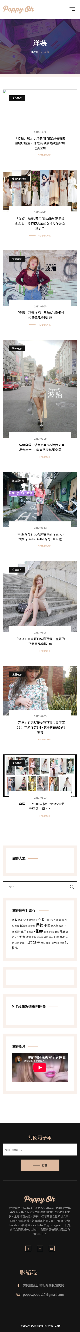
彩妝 (22, 925)
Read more (44, 155)
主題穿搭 (17, 98)
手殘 (56, 920)
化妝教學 (32, 942)
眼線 (46, 931)
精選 (32, 925)
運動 (17, 925)
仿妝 (61, 937)
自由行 (49, 920)
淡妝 (27, 925)
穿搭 (25, 920)
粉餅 (62, 942)
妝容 (57, 931)
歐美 (34, 937)
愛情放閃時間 (19, 178)
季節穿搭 (17, 259)
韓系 (61, 925)
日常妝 (55, 942)
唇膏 (61, 920)
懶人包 (54, 925)
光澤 (22, 942)
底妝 (14, 920)
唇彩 (43, 942)
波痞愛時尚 (18, 480)
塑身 (20, 920)
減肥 (46, 937)
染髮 (17, 942)
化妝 (41, 919)
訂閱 (44, 1165)
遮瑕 (28, 937)
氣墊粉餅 (33, 920)
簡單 (62, 931)
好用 (23, 931)
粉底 (56, 937)
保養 (39, 925)
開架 (51, 931)
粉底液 (30, 931)
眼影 (17, 931)
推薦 (38, 930)
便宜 (22, 936)
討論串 (40, 937)
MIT (16, 937)
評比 (48, 942)
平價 (47, 925)
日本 (51, 937)
